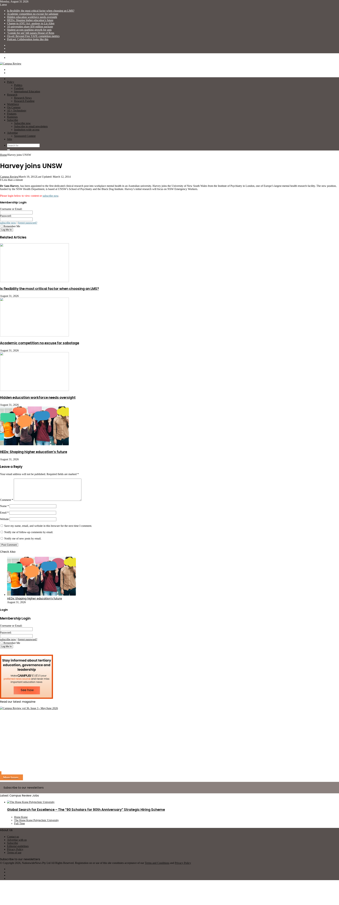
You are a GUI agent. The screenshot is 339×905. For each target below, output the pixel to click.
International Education (27, 91)
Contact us (13, 836)
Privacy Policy (15, 849)
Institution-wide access (26, 129)
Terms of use (14, 852)
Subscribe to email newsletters (31, 126)
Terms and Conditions (157, 862)
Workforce (13, 104)
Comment (6, 499)
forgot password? (27, 222)
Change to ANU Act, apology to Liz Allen (30, 23)
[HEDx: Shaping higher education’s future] (34, 444)
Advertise (12, 132)
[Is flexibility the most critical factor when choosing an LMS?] (34, 281)
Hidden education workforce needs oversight (32, 17)
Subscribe (12, 120)
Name (4, 506)
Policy (10, 81)
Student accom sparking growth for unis (29, 29)
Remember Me (12, 226)
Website (4, 519)
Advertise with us (17, 839)
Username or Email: (11, 208)
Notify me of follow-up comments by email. (28, 532)
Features (11, 113)
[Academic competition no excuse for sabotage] (34, 335)
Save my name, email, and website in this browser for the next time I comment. (48, 525)
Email (4, 512)
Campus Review (9, 176)
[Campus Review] (10, 63)
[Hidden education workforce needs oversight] (34, 389)
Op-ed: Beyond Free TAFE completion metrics (33, 36)
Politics (18, 85)
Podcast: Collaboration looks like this (27, 39)
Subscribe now (22, 123)
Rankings (12, 116)
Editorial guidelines (18, 846)
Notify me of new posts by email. (22, 538)
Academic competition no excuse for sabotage (32, 13)
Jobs (9, 139)
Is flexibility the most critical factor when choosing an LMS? (40, 10)
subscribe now (50, 195)
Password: (5, 215)
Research (12, 94)
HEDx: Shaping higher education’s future (30, 20)
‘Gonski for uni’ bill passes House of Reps (30, 32)
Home (3, 154)
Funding (18, 88)
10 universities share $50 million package (30, 26)
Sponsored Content (24, 135)
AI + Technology (16, 110)
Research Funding (24, 100)
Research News (23, 97)
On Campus (13, 107)
